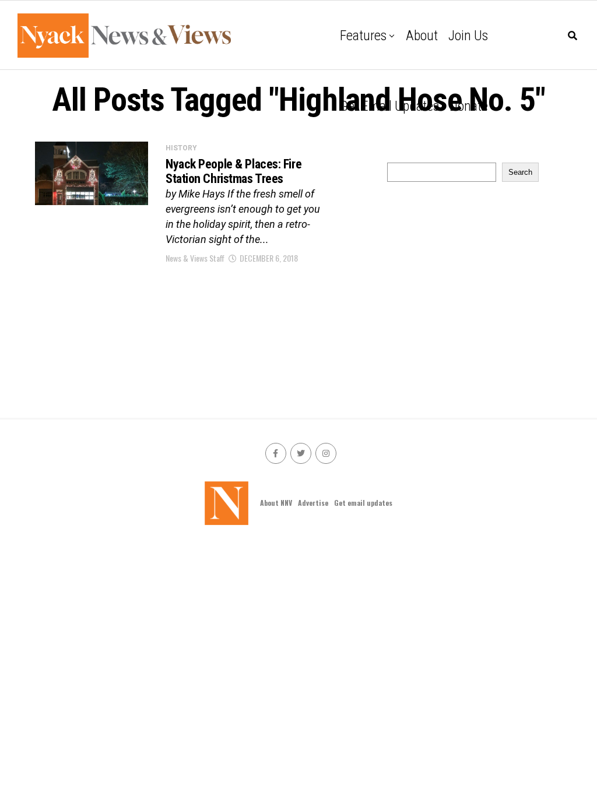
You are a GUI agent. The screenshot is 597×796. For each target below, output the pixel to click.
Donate (468, 106)
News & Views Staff (195, 258)
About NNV (276, 503)
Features (363, 35)
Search (520, 172)
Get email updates (389, 106)
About (422, 35)
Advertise (313, 503)
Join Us (468, 35)
